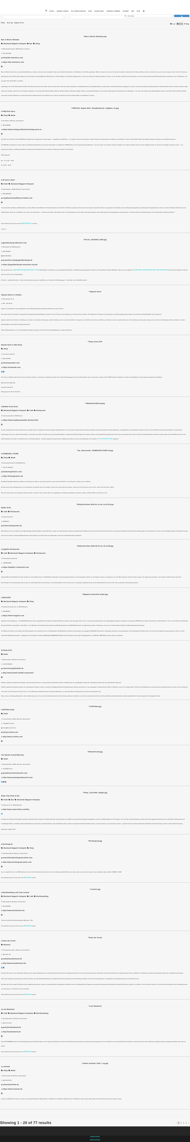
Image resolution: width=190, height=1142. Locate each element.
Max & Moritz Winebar (10, 40)
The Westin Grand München (12, 755)
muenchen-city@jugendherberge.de (17, 260)
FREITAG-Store (9, 111)
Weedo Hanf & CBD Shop (11, 345)
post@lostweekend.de (12, 1027)
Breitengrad (7, 844)
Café (31, 410)
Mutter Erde (6, 508)
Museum (6, 945)
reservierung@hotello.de (13, 668)
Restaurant (40, 410)
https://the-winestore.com (13, 62)
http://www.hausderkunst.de (14, 963)
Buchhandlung (42, 896)
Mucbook (27, 877)
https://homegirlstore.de (13, 476)
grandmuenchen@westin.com (15, 773)
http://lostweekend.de (12, 1032)
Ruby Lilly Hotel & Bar (10, 796)
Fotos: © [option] (3, 229)
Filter (3, 23)
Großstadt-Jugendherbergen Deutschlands (150, 270)
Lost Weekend (8, 1009)
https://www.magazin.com (13, 615)
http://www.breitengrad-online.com (17, 862)
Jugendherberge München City (14, 243)
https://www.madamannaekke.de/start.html (20, 420)
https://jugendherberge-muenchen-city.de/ (20, 265)
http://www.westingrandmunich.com (18, 777)
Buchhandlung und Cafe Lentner (16, 892)
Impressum (95, 1136)
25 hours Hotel (9, 180)
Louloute (6, 1066)
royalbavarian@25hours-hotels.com (17, 198)
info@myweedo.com (11, 363)
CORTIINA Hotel (7, 710)
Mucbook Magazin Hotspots (14, 44)
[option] (95, 216)
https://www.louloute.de (12, 1089)
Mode (12, 115)
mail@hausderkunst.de (12, 959)
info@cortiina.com (10, 732)
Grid (180, 24)
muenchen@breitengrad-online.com (18, 858)
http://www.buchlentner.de (14, 910)
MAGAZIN (7, 597)
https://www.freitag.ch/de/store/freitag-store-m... (23, 129)
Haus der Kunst (9, 941)
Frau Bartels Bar (106, 439)
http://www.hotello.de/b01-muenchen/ (18, 673)
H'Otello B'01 (6, 650)
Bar (30, 44)
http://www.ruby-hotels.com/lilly (16, 809)
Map (187, 24)
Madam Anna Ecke (10, 406)
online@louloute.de (11, 1084)
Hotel (5, 184)
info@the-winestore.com (13, 58)
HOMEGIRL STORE (10, 454)
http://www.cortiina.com (13, 737)
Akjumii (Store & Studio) (11, 295)
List (173, 24)
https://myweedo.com (12, 367)
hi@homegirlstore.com (12, 472)
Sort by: (15, 23)
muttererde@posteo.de (12, 526)
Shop (37, 44)
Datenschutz (95, 1140)
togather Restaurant (11, 549)
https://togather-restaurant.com (16, 567)
